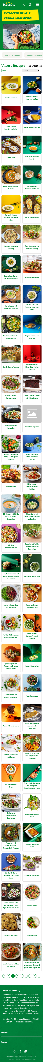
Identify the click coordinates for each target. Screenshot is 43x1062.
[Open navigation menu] (37, 4)
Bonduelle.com (20, 1060)
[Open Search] (30, 4)
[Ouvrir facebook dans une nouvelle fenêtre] (20, 1053)
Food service (10, 1060)
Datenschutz (30, 1056)
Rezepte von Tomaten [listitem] (12, 55)
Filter (4, 71)
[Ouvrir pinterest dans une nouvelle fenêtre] (14, 1053)
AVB (36, 1056)
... (30, 976)
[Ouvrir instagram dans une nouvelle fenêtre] (25, 1053)
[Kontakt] (24, 4)
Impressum (22, 1056)
